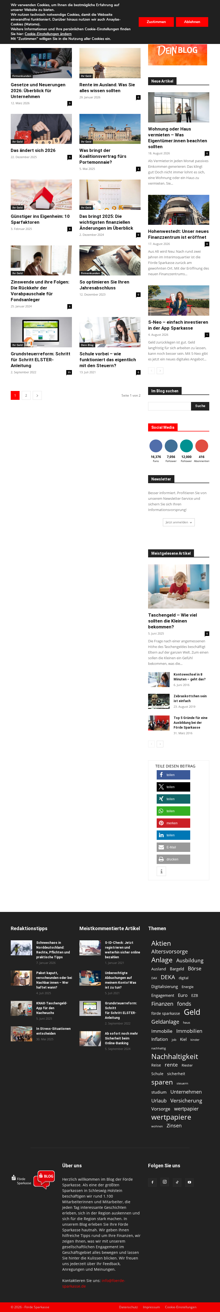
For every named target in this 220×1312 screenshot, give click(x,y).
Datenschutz (128, 1307)
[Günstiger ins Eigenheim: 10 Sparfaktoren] (41, 195)
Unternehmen (186, 1091)
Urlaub (159, 1100)
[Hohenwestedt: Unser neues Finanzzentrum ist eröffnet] (178, 210)
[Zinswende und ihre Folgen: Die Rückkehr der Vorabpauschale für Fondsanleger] (41, 260)
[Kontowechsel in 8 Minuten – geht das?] (159, 679)
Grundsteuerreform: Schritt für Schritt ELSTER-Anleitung (40, 359)
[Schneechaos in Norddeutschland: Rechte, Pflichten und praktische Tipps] (21, 947)
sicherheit (176, 1073)
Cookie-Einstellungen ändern (48, 34)
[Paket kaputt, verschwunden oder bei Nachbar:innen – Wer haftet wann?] (21, 978)
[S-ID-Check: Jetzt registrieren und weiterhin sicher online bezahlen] (90, 947)
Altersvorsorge (169, 951)
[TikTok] (177, 1182)
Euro (183, 995)
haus (186, 1022)
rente (171, 1065)
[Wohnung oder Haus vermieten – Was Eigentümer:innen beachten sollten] (178, 107)
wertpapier (186, 1109)
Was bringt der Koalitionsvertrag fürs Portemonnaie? (102, 156)
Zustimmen (156, 21)
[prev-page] (151, 370)
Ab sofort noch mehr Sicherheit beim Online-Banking (121, 1038)
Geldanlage (165, 1021)
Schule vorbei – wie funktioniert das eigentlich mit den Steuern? (107, 359)
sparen (162, 1082)
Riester (187, 1065)
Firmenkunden (21, 76)
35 (69, 372)
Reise (156, 1065)
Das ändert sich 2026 (33, 150)
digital (183, 977)
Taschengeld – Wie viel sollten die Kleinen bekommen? (172, 620)
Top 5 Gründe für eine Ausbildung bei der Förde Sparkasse (190, 722)
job (174, 1039)
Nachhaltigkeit (174, 1056)
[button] (173, 775)
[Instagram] (164, 1182)
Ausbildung (189, 960)
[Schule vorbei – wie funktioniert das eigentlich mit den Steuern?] (110, 332)
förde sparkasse (165, 1013)
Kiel (183, 1039)
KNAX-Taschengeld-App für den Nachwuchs (51, 1008)
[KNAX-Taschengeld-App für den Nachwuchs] (21, 1008)
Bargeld (177, 968)
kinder (194, 1040)
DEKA (168, 977)
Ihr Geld (86, 76)
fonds (184, 1004)
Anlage (162, 960)
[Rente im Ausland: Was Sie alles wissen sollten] (110, 63)
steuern (182, 1083)
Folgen (171, 440)
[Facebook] (152, 1182)
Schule (157, 1073)
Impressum (151, 1307)
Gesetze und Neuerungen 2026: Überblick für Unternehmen (38, 90)
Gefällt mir (156, 442)
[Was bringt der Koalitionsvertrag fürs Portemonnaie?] (110, 129)
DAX (154, 978)
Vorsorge (160, 1109)
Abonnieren (204, 440)
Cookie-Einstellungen (180, 1307)
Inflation (159, 1039)
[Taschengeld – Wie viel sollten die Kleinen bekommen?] (178, 586)
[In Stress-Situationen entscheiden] (21, 1033)
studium (159, 1092)
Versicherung (186, 1100)
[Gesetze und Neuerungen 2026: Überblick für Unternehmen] (41, 63)
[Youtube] (189, 1182)
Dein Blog (87, 345)
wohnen (157, 1126)
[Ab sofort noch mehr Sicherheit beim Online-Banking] (90, 1038)
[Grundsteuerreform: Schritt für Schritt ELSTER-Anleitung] (41, 332)
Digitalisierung (164, 986)
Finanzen (162, 1004)
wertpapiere (171, 1117)
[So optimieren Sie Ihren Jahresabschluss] (110, 260)
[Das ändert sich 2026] (41, 129)
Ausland (158, 968)
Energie (187, 986)
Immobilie (162, 1031)
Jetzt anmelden (177, 522)
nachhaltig (158, 1048)
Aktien (161, 943)
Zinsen (174, 1125)
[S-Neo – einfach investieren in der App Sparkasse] (178, 300)
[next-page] (37, 395)
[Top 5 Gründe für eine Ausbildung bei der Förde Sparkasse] (159, 722)
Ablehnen (192, 21)
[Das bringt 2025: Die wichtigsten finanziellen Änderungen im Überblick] (110, 195)
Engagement (162, 995)
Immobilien (189, 1031)
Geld (192, 1012)
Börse (194, 968)
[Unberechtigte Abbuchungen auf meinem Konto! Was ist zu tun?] (90, 978)
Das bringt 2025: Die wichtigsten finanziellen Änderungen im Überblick (106, 222)
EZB (194, 995)
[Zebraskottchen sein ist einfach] (159, 701)
